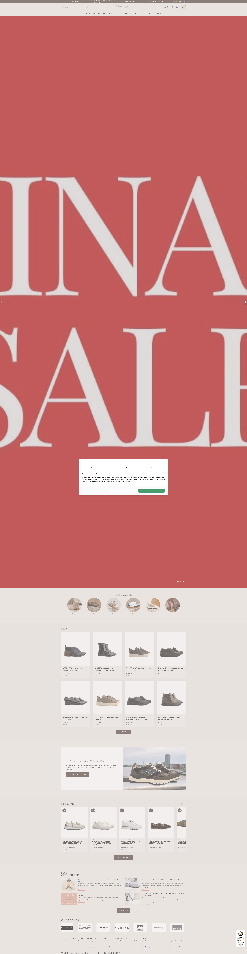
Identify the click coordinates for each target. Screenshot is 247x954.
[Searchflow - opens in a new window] (163, 462)
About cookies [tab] (123, 468)
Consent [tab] (94, 468)
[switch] (241, 945)
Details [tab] (153, 468)
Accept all (151, 491)
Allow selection (123, 491)
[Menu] (244, 931)
